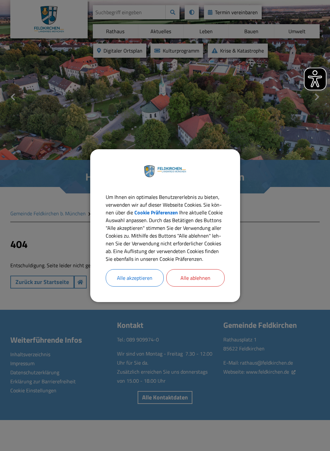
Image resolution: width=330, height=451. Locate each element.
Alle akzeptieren (134, 278)
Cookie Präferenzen (156, 212)
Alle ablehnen (195, 278)
